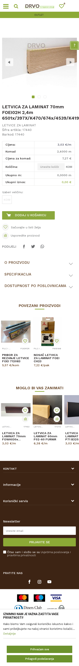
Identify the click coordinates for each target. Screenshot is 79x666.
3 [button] (45, 97)
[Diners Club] (28, 608)
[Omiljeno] (63, 7)
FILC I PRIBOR (7, 348)
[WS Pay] (56, 608)
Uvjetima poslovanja (55, 552)
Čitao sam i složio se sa (39, 554)
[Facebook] (24, 248)
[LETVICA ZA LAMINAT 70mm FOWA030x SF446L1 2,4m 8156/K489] (16, 409)
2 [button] (39, 97)
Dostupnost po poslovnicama (35, 286)
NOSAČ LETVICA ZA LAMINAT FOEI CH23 (46, 358)
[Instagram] (39, 582)
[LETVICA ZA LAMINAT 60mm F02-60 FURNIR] (47, 409)
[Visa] (56, 598)
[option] (39, 15)
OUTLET (39, 15)
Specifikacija (17, 274)
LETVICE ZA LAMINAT (19, 125)
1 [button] (33, 97)
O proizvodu (16, 262)
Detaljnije (14, 369)
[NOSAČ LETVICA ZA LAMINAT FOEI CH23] (47, 331)
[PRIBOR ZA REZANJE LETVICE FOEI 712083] (16, 331)
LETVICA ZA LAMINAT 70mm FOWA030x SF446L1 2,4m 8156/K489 (14, 436)
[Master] (22, 598)
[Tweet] (33, 248)
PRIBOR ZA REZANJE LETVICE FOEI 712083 (15, 358)
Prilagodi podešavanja (39, 658)
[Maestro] (39, 598)
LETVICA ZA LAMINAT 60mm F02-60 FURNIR (45, 436)
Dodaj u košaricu (30, 215)
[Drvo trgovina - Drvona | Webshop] (39, 6)
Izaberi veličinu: (12, 192)
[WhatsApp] (42, 248)
